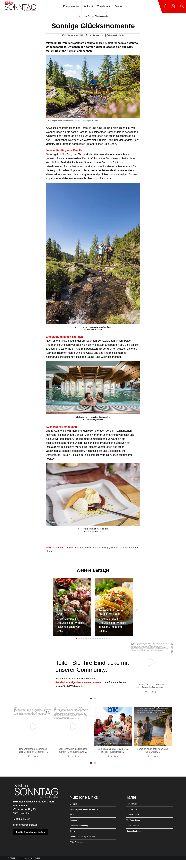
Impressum (74, 820)
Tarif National (131, 809)
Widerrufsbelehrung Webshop (82, 837)
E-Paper (73, 804)
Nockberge (103, 547)
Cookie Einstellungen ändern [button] (30, 832)
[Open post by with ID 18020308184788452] (73, 726)
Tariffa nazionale (133, 820)
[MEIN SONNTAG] (20, 6)
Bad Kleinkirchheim (85, 547)
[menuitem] (71, 6)
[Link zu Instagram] (173, 6)
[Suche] (182, 6)
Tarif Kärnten (131, 804)
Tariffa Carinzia (132, 815)
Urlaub (49, 551)
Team (72, 831)
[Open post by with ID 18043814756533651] (113, 726)
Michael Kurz (98, 35)
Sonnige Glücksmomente (124, 547)
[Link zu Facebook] (165, 6)
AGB (72, 815)
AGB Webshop (76, 842)
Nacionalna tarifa (133, 831)
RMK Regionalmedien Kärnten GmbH (85, 809)
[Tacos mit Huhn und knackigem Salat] (114, 607)
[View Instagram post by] (167, 677)
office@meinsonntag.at (25, 825)
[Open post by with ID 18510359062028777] (153, 726)
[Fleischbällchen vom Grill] (72, 607)
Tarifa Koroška (132, 826)
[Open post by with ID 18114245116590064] (150, 662)
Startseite (82, 16)
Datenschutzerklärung (79, 826)
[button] (136, 609)
